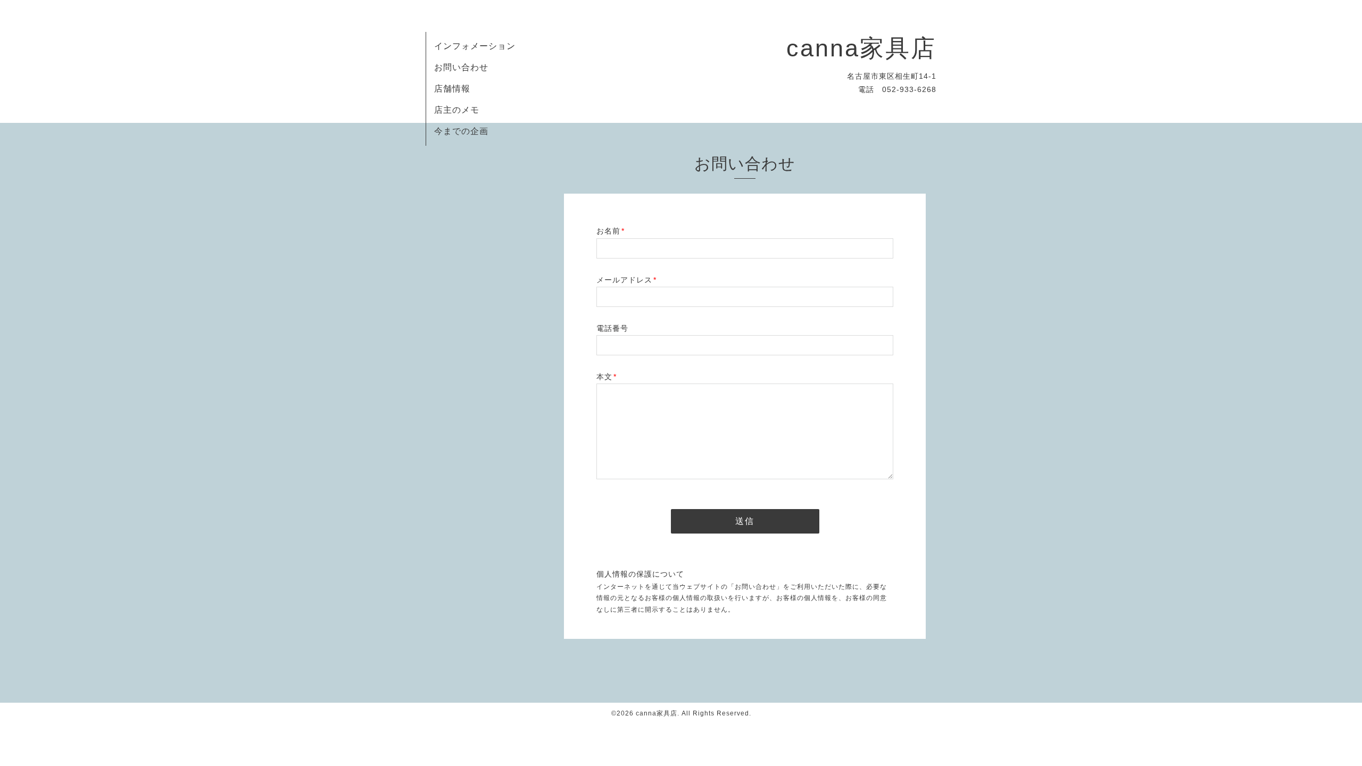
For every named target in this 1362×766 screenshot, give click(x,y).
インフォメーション (475, 46)
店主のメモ (456, 109)
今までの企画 (461, 131)
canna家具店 (861, 48)
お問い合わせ (461, 67)
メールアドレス (626, 280)
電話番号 (612, 328)
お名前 (610, 231)
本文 (606, 376)
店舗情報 (452, 88)
